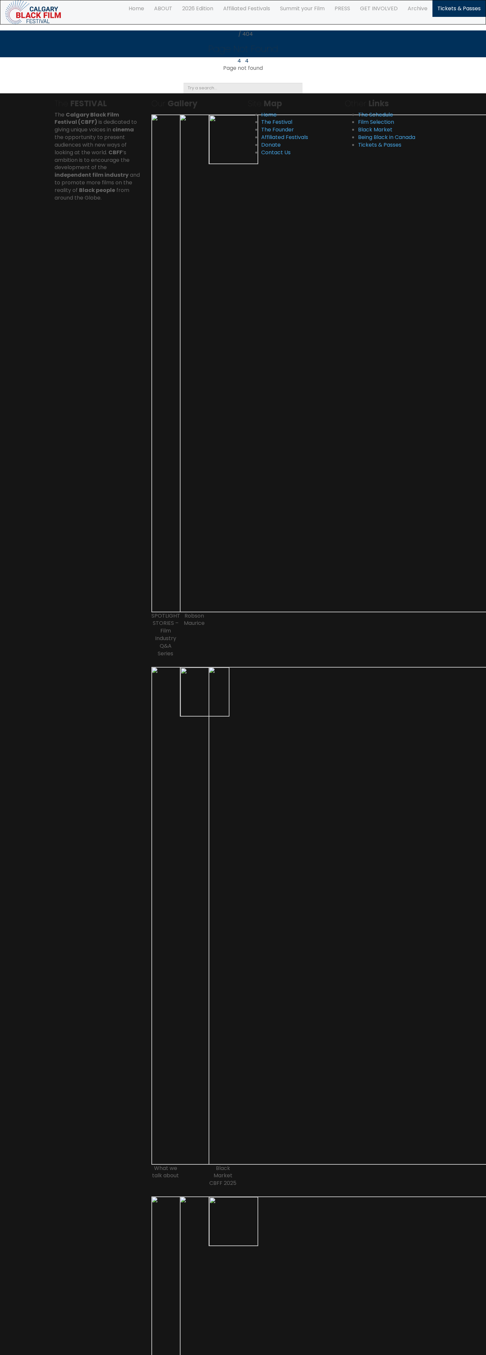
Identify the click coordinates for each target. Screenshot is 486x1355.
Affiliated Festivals (246, 8)
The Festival (276, 122)
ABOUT (163, 8)
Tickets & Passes (459, 8)
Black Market (375, 129)
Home (136, 8)
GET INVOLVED (379, 8)
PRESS (342, 8)
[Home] (33, 12)
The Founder (277, 129)
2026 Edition (197, 8)
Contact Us (276, 152)
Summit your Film (302, 8)
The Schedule (375, 114)
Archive (417, 8)
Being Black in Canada (386, 137)
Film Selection (376, 122)
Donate (271, 145)
